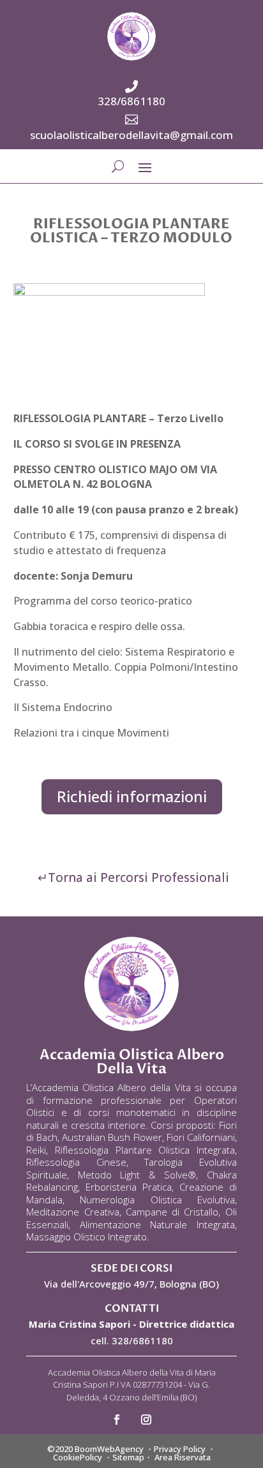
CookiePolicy (77, 1457)
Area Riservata (182, 1457)
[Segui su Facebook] (117, 1419)
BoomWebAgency (109, 1449)
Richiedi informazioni (132, 796)
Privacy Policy (180, 1449)
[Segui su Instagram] (146, 1419)
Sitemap (128, 1457)
